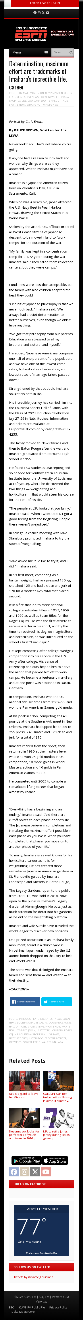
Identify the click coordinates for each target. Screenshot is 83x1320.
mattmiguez (31, 93)
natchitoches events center (47, 1038)
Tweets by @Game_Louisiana (33, 1277)
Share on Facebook (26, 1001)
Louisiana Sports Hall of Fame (48, 100)
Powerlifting (32, 1042)
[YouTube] (48, 12)
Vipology (41, 1301)
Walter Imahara (52, 1042)
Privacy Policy (58, 1307)
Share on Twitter (57, 1001)
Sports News (17, 104)
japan (31, 1030)
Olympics (15, 1042)
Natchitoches (18, 1038)
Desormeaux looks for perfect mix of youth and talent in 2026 (24, 1134)
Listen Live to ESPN (45, 2)
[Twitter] (43, 12)
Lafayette (43, 1030)
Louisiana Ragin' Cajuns (32, 1022)
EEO (11, 1307)
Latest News (31, 97)
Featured (15, 97)
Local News (47, 97)
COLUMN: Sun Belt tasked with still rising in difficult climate (57, 1097)
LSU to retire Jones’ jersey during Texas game (56, 1134)
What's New (50, 104)
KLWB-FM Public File (32, 1307)
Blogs (68, 93)
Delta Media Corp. (23, 1312)
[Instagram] (39, 12)
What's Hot (34, 104)
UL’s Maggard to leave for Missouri (24, 1095)
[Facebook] (35, 12)
